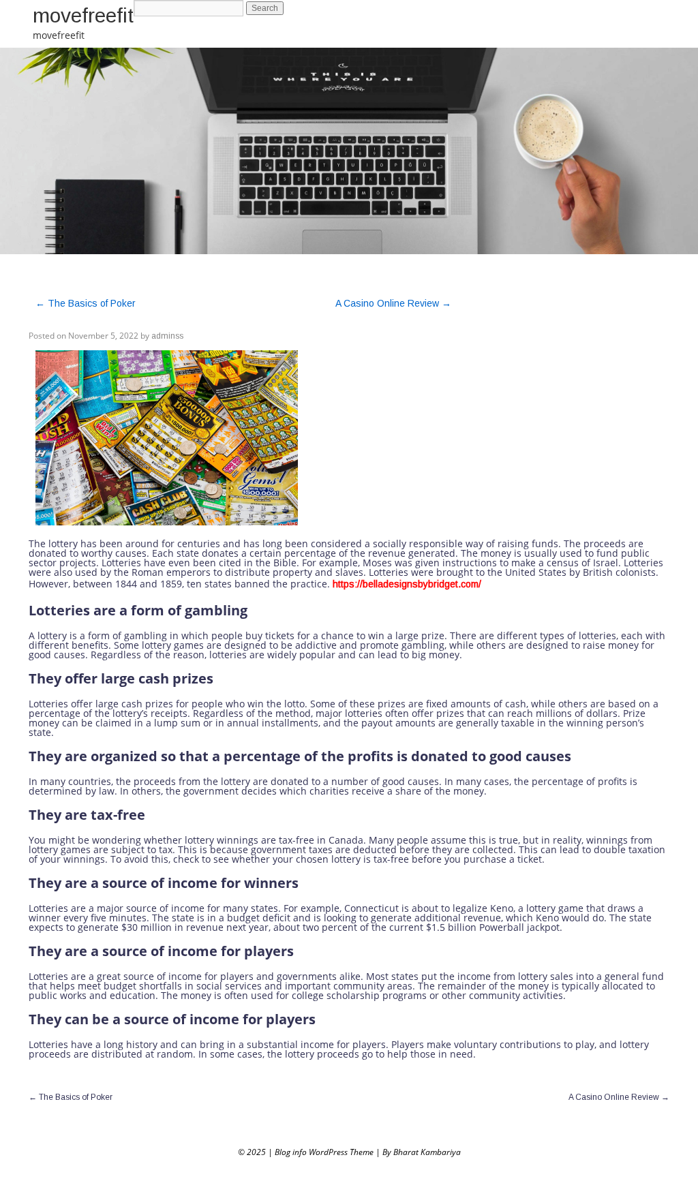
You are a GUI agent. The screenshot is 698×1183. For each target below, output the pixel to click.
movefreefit (83, 15)
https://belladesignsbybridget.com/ (407, 584)
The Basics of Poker (85, 303)
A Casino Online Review (393, 303)
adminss (167, 336)
